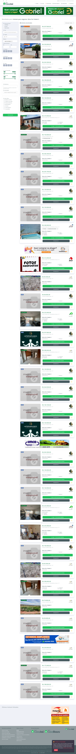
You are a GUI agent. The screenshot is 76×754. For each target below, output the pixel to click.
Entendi (55, 750)
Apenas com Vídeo (9, 101)
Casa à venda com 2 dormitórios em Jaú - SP (50, 117)
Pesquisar (11, 115)
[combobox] (10, 32)
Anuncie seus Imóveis (70, 0)
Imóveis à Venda (5, 730)
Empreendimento (9, 102)
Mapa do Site (19, 740)
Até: (11, 44)
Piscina (7, 105)
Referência (6, 84)
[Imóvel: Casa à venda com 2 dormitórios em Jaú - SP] (30, 122)
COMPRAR (6, 24)
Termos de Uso (20, 737)
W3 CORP (43, 752)
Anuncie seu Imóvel (20, 733)
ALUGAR (6, 26)
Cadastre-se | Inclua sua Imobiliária (23, 734)
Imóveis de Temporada (6, 733)
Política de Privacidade (21, 739)
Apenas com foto (9, 99)
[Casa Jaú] (37, 731)
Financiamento (8, 104)
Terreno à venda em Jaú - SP (47, 28)
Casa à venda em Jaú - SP (47, 46)
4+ (11, 51)
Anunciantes (6, 90)
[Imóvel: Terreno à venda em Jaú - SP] (30, 33)
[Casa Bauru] (52, 731)
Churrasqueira (8, 107)
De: (3, 44)
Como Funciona (19, 736)
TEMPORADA (7, 27)
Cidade (5, 34)
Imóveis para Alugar (5, 731)
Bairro (5, 39)
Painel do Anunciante (62, 0)
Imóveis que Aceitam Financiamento (8, 736)
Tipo (5, 30)
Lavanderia (8, 109)
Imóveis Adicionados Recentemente (8, 734)
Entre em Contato (5, 739)
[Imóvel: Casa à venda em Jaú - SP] (30, 50)
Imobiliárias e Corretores (6, 737)
